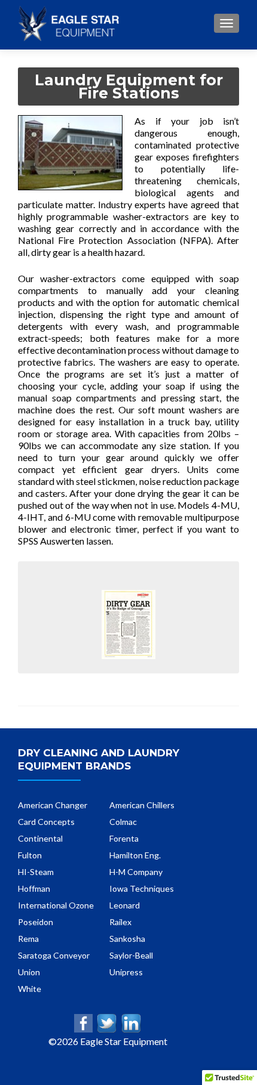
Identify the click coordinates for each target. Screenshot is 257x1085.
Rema (28, 938)
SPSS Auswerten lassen (64, 540)
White (29, 989)
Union (29, 972)
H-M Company (136, 872)
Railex (120, 922)
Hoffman (34, 888)
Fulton (30, 855)
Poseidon (35, 922)
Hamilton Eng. (135, 855)
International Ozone (56, 905)
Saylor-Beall (131, 955)
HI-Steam (36, 872)
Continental (40, 838)
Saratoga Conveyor (54, 955)
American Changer (52, 805)
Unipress (126, 972)
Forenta (124, 838)
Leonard (124, 905)
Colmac (123, 822)
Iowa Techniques (141, 888)
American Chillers (142, 805)
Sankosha (127, 938)
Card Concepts (46, 822)
